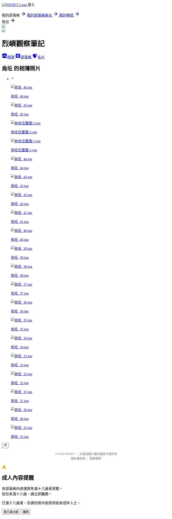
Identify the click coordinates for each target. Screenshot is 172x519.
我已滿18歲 (11, 512)
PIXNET (70, 454)
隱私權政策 (78, 458)
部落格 (26, 57)
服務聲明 (95, 458)
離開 (26, 512)
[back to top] (5, 445)
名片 (41, 57)
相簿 (11, 57)
